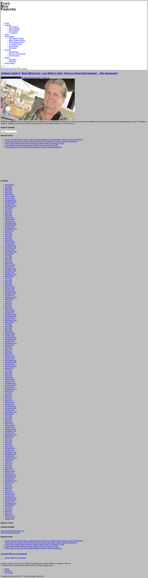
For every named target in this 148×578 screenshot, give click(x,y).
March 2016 (9, 423)
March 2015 (9, 446)
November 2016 (10, 408)
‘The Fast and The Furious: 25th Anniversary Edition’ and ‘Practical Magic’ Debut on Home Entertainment (41, 141)
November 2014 (10, 454)
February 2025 (10, 219)
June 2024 (8, 234)
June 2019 (8, 349)
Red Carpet (13, 48)
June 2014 (8, 464)
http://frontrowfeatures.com (10, 533)
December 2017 (10, 383)
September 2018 (11, 366)
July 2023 (8, 255)
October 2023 (9, 250)
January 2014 (9, 473)
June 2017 (8, 395)
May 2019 (8, 351)
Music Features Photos (17, 40)
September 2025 (11, 206)
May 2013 (8, 488)
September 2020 (11, 320)
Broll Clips (12, 61)
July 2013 (8, 485)
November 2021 (10, 294)
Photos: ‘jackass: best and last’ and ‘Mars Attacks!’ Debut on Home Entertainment (33, 147)
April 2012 (8, 513)
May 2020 (8, 328)
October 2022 (9, 273)
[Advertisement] (37, 15)
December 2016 (10, 406)
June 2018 (8, 372)
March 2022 (9, 286)
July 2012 (8, 507)
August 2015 (9, 437)
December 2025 (10, 200)
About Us (8, 571)
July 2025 (8, 210)
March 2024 (9, 240)
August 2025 (9, 208)
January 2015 (9, 450)
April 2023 (8, 261)
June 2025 (8, 211)
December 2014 (10, 452)
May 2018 (8, 374)
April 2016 (8, 422)
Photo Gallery (9, 36)
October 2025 (9, 204)
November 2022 (10, 271)
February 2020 (10, 334)
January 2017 (9, 404)
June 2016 (8, 418)
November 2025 (10, 202)
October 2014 (9, 456)
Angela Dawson (29, 78)
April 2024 (8, 238)
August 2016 (9, 414)
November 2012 (10, 500)
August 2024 (9, 231)
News (7, 35)
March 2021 (9, 309)
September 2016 (11, 412)
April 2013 (8, 490)
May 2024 (8, 236)
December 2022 (10, 269)
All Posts (9, 69)
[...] (74, 124)
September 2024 (11, 229)
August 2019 (9, 345)
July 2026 (8, 187)
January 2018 (9, 381)
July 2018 (8, 370)
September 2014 (11, 458)
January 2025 (9, 221)
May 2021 (8, 305)
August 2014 (9, 460)
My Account (9, 573)
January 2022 (9, 290)
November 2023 (10, 248)
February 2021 (10, 311)
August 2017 (9, 391)
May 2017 (8, 397)
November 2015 (10, 431)
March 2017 (9, 401)
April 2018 (8, 376)
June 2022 (8, 280)
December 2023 (10, 246)
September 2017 (11, 389)
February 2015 (10, 448)
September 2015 (11, 435)
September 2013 (11, 481)
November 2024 (10, 225)
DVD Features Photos (16, 42)
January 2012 (9, 519)
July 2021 (8, 301)
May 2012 (8, 511)
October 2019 (9, 341)
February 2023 (10, 265)
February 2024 (10, 242)
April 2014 (8, 467)
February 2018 (10, 380)
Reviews (8, 50)
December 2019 (10, 337)
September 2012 (11, 504)
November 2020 (10, 316)
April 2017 (8, 399)
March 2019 (9, 355)
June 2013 (8, 486)
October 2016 (9, 410)
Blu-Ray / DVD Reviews (17, 54)
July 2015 (8, 439)
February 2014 (10, 471)
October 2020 (9, 318)
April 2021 (8, 307)
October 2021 (9, 295)
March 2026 (9, 194)
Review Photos (14, 56)
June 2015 (8, 441)
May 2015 (8, 443)
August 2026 (9, 185)
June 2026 (8, 189)
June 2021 (8, 303)
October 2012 (9, 502)
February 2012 (10, 517)
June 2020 (8, 326)
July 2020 (8, 324)
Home (7, 23)
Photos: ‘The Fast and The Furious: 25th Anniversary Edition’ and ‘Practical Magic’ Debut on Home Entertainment (44, 140)
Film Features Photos (16, 38)
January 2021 (9, 313)
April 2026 (8, 192)
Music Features (14, 29)
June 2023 (8, 257)
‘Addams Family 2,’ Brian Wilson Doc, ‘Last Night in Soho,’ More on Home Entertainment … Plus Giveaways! (59, 73)
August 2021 (9, 299)
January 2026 (9, 198)
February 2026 (10, 196)
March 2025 (9, 217)
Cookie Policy (48, 565)
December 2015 (10, 429)
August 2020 (9, 322)
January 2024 (9, 244)
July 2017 (8, 393)
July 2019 (8, 347)
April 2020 (8, 330)
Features (8, 25)
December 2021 (10, 292)
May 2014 (8, 465)
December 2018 (10, 360)
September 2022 (11, 274)
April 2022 (8, 284)
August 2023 (9, 253)
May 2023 (8, 259)
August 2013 (9, 483)
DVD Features (14, 31)
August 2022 (9, 276)
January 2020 (9, 336)
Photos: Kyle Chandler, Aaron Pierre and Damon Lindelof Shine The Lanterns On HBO (34, 143)
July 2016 (8, 416)
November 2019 (10, 339)
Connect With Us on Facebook (14, 554)
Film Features (14, 27)
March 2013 (9, 492)
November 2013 (10, 477)
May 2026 (8, 190)
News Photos (14, 46)
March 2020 (9, 332)
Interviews (12, 59)
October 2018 (9, 364)
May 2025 (8, 213)
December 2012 (10, 498)
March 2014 (9, 469)
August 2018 (9, 368)
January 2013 (9, 496)
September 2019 (11, 343)
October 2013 (9, 479)
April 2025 (8, 215)
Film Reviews (13, 52)
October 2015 (9, 433)
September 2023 (11, 252)
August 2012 (9, 506)
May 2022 (8, 282)
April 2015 (8, 444)
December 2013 (10, 475)
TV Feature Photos (15, 44)
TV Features (13, 33)
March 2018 (9, 378)
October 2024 (9, 227)
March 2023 (9, 263)
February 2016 (10, 425)
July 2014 (8, 462)
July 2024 (8, 232)
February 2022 (10, 288)
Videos (7, 57)
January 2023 (9, 267)
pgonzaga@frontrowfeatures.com (12, 531)
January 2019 (9, 359)
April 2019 (8, 353)
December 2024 (10, 223)
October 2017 (9, 387)
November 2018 (10, 362)
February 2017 (10, 402)
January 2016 (9, 427)
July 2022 (8, 278)
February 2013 (10, 494)
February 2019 (10, 357)
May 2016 (8, 420)
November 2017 (10, 385)
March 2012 (9, 515)
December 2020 (10, 315)
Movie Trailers (10, 63)
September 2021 (11, 297)
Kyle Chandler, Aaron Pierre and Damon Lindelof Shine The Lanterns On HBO (31, 145)
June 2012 (8, 509)
